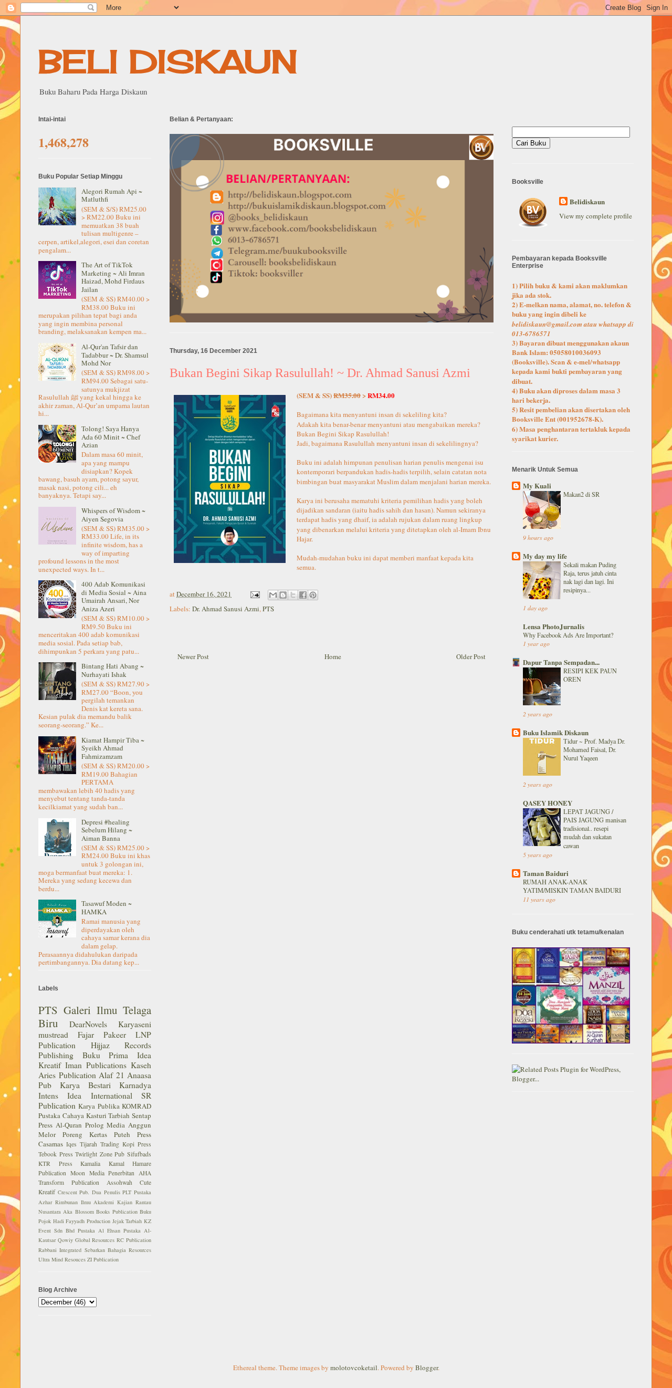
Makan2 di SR (581, 494)
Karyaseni (134, 1024)
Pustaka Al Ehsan (99, 1230)
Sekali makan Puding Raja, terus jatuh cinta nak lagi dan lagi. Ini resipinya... (589, 577)
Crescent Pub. (74, 1192)
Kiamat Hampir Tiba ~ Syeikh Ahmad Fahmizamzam (112, 748)
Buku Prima (105, 1055)
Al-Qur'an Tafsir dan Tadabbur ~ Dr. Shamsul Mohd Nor (115, 355)
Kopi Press (136, 1144)
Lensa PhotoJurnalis (553, 626)
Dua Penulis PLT (111, 1192)
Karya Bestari (85, 1085)
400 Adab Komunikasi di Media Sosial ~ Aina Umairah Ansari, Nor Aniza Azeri (113, 596)
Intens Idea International (85, 1095)
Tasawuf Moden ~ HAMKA (106, 907)
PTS (268, 608)
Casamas (50, 1144)
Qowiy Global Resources (86, 1240)
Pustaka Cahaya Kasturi (72, 1115)
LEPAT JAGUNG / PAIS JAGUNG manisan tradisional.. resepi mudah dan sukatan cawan (594, 828)
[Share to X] (293, 595)
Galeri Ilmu (90, 1010)
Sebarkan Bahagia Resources (118, 1250)
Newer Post (193, 656)
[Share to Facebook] (303, 595)
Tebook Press (55, 1154)
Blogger (426, 1367)
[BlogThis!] (283, 595)
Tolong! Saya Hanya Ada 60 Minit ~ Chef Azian (110, 437)
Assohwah (119, 1182)
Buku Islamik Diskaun (556, 732)
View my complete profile (595, 216)
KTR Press (55, 1163)
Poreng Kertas (84, 1134)
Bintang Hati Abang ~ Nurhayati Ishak (112, 670)
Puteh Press (132, 1134)
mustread (53, 1034)
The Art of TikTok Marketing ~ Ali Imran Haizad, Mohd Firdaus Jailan (113, 277)
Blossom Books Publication (106, 1211)
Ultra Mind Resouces (62, 1259)
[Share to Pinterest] (313, 595)
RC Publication (134, 1240)
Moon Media (87, 1173)
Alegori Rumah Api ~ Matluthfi (111, 195)
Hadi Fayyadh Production (81, 1221)
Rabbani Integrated (59, 1250)
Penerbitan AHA (129, 1173)
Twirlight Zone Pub (99, 1154)
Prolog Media (105, 1125)
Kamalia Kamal (102, 1163)
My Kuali (537, 486)
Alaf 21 (111, 1075)
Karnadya (135, 1085)
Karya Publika (98, 1106)
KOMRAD (136, 1106)
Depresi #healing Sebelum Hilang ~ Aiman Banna (106, 830)
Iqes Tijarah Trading (92, 1144)
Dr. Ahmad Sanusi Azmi (225, 608)
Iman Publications (96, 1065)
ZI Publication (103, 1259)
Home (332, 656)
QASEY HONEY (547, 803)
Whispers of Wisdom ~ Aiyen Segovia (113, 515)
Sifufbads (139, 1154)
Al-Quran (69, 1125)
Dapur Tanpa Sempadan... (561, 662)
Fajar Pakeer (102, 1034)
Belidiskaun (587, 201)
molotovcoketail (353, 1367)
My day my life (545, 556)
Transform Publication (68, 1182)
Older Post (471, 656)
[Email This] (273, 595)
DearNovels (88, 1024)
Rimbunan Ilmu (73, 1202)
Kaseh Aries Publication (94, 1070)
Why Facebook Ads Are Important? (568, 635)
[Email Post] (254, 594)
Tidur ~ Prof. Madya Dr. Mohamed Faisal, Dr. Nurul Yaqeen (594, 749)
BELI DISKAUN (168, 61)
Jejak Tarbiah (127, 1221)
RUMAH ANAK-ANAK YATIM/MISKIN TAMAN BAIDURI (572, 886)
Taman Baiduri (546, 873)
